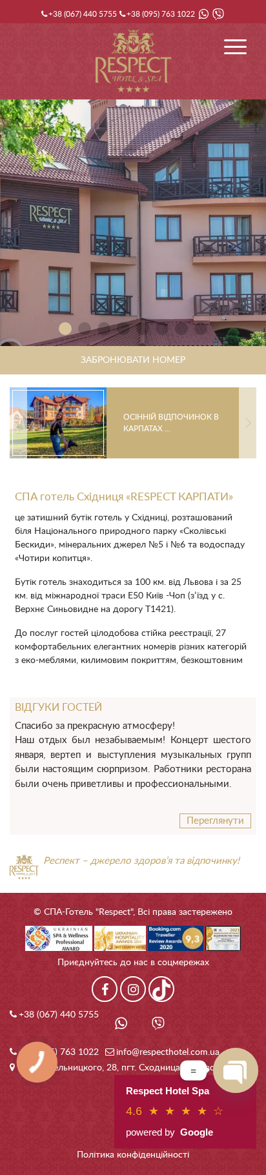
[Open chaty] (235, 1070)
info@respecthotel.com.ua (168, 1052)
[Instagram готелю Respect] (133, 989)
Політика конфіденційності (133, 1155)
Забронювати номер (133, 360)
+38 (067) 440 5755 (82, 14)
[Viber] (218, 14)
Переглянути (215, 821)
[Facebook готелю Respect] (105, 989)
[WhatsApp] (204, 14)
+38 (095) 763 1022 (161, 14)
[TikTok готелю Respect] (161, 989)
